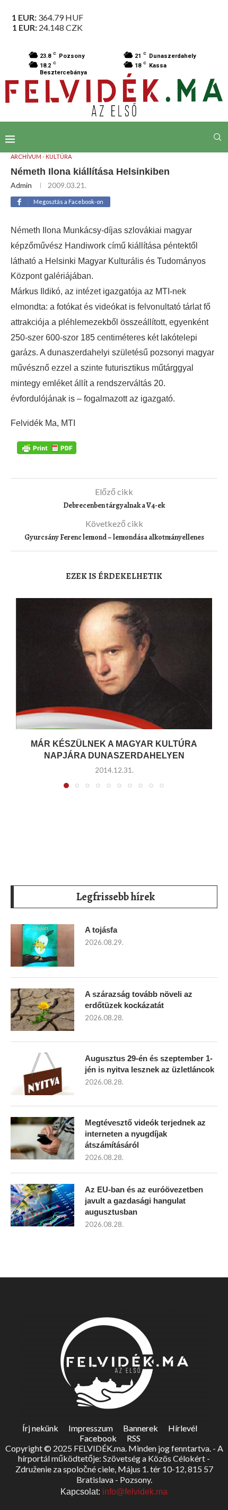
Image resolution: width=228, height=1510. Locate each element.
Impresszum (90, 1428)
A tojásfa (101, 929)
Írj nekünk (40, 1428)
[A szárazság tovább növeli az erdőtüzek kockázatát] (42, 1009)
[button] (25, 699)
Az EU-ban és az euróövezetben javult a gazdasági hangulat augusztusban (144, 1200)
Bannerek (140, 1428)
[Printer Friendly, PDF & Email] (46, 447)
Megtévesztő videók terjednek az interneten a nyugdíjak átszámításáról (145, 1133)
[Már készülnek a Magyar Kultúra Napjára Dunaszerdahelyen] (114, 663)
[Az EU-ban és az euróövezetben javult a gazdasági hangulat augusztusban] (42, 1205)
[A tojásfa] (42, 945)
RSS (134, 1438)
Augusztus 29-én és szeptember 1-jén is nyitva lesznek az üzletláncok (149, 1064)
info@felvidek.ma (135, 1491)
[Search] (217, 137)
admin (21, 185)
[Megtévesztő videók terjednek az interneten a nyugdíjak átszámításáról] (42, 1138)
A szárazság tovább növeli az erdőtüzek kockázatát (138, 999)
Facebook (98, 1438)
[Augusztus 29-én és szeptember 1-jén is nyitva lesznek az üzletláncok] (42, 1074)
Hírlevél (182, 1428)
